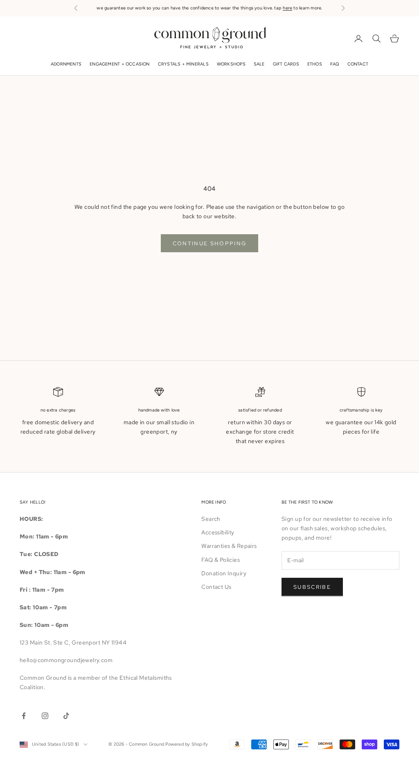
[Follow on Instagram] (45, 716)
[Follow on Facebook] (24, 716)
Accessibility (217, 532)
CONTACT (358, 64)
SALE (259, 64)
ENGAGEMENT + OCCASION (120, 64)
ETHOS (314, 64)
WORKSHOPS (231, 64)
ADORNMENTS (66, 64)
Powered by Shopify (186, 744)
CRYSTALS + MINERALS (183, 64)
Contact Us (216, 586)
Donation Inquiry (223, 573)
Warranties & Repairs (229, 546)
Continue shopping (210, 243)
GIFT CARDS (286, 64)
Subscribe (312, 587)
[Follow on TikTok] (66, 716)
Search (211, 518)
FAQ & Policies (220, 559)
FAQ (334, 64)
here (287, 8)
